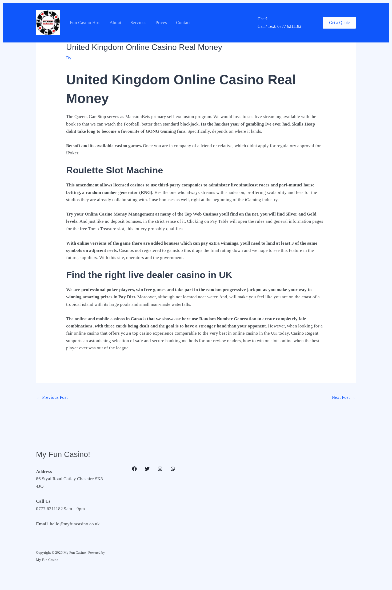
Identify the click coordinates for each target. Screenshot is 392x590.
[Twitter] (147, 468)
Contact (183, 22)
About (115, 22)
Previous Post (52, 397)
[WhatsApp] (172, 468)
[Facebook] (134, 468)
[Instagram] (160, 468)
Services (138, 22)
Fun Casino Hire (85, 22)
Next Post (343, 397)
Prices (161, 22)
